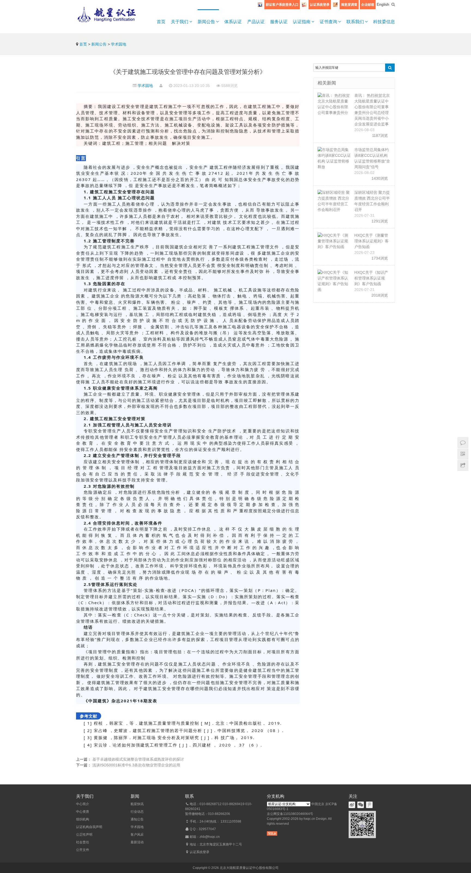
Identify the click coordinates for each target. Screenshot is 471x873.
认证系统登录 (320, 5)
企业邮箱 (367, 5)
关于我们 (180, 21)
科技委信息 (384, 21)
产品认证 (256, 21)
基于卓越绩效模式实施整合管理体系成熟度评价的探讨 (138, 759)
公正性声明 (84, 834)
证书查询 (329, 21)
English (383, 4)
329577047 (207, 829)
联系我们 (355, 21)
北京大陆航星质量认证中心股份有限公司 (249, 868)
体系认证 (233, 21)
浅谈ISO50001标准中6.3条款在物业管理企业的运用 (136, 765)
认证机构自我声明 (89, 827)
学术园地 (118, 44)
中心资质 (82, 812)
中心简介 (82, 804)
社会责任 (82, 842)
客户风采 (137, 834)
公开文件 (82, 850)
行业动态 (137, 812)
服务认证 (279, 21)
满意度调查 (349, 5)
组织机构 (82, 819)
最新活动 (137, 842)
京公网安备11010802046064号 (290, 814)
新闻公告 (207, 21)
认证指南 (302, 21)
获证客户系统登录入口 (282, 5)
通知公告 (137, 819)
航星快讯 (137, 804)
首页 (161, 21)
